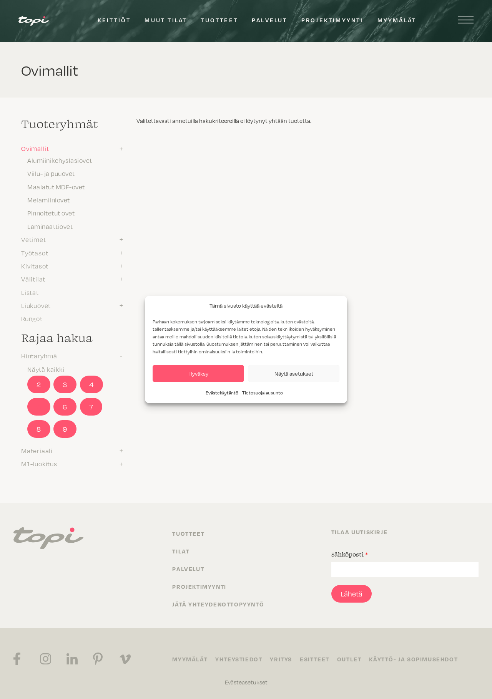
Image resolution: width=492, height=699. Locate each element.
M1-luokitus (39, 463)
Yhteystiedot (238, 659)
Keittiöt (114, 20)
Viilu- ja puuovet (51, 173)
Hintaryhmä (39, 355)
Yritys (281, 659)
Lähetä (351, 593)
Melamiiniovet (48, 199)
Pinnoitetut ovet (51, 213)
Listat (30, 292)
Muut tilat (166, 20)
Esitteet (314, 659)
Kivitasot (34, 266)
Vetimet (33, 239)
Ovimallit (35, 148)
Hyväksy (198, 373)
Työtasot (34, 252)
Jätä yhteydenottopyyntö (218, 604)
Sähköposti (349, 554)
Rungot (32, 318)
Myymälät (396, 20)
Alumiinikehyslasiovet (59, 160)
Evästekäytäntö (222, 392)
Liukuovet (36, 305)
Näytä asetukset (293, 373)
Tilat (180, 551)
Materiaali (37, 450)
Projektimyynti (332, 20)
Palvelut (270, 20)
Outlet (349, 659)
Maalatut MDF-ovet (56, 186)
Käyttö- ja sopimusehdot (413, 659)
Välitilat (33, 279)
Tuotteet (219, 20)
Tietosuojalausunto (262, 392)
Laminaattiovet (50, 226)
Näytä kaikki (46, 369)
